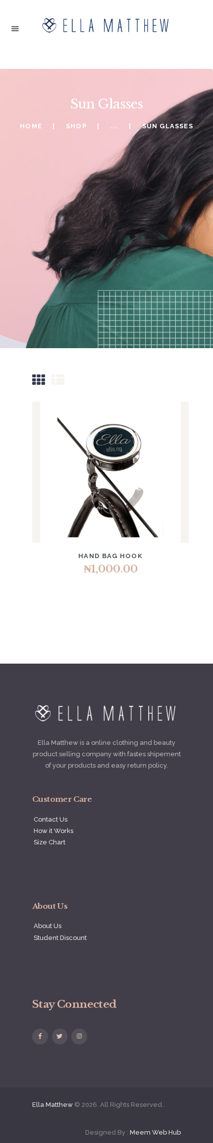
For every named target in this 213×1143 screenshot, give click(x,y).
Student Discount (60, 937)
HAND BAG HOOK (110, 556)
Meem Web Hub (155, 1132)
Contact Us (50, 819)
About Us (47, 926)
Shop (76, 126)
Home (31, 126)
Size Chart (49, 842)
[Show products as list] (58, 380)
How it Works (53, 830)
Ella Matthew (52, 1104)
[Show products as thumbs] (38, 380)
